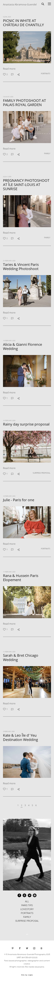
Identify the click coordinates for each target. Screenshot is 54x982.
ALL (27, 901)
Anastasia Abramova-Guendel (20, 4)
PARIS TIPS (27, 905)
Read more (9, 68)
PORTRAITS (45, 74)
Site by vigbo (27, 975)
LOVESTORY (27, 909)
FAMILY (47, 153)
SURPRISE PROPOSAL (41, 473)
